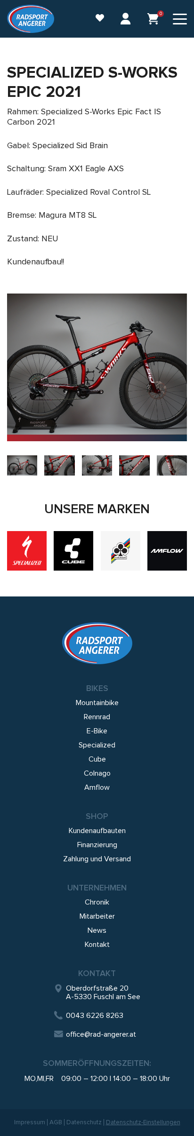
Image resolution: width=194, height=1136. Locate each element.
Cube (97, 759)
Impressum (29, 1122)
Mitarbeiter (97, 916)
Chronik (97, 902)
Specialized (97, 745)
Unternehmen (97, 887)
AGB (55, 1122)
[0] (153, 19)
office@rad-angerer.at (101, 1034)
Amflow (97, 787)
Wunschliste (95, 19)
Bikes (97, 688)
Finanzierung (97, 845)
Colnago (97, 773)
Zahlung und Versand (97, 859)
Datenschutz (84, 1122)
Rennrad (97, 717)
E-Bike (97, 731)
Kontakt (97, 944)
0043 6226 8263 (94, 1015)
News (97, 930)
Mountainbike (97, 703)
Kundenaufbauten (97, 830)
